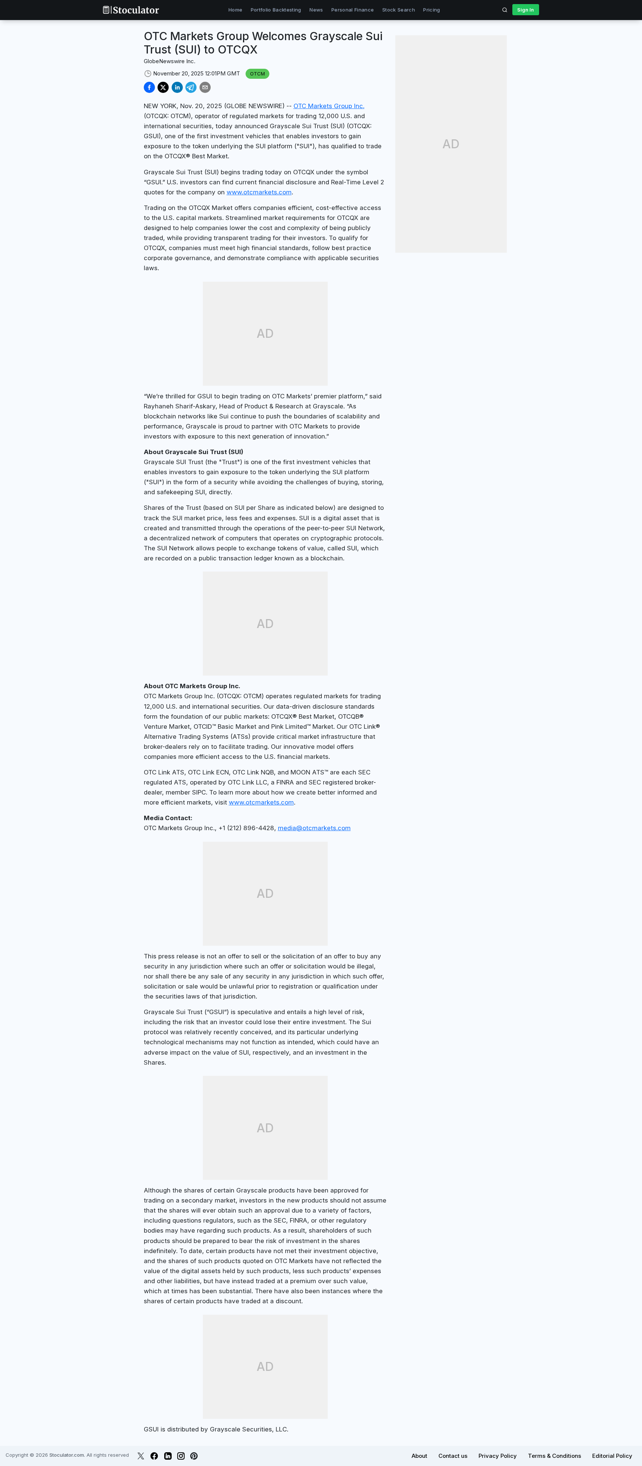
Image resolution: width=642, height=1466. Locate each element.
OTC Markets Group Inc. (329, 106)
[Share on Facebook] (149, 87)
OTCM (257, 74)
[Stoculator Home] (131, 10)
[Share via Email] (205, 87)
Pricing (431, 10)
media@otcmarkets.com (314, 828)
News (316, 10)
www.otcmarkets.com (259, 192)
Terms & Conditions (554, 1455)
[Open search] (505, 9)
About (419, 1455)
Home (235, 10)
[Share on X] (163, 87)
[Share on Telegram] (191, 87)
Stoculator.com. (67, 1455)
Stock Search (398, 10)
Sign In (525, 10)
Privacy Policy (498, 1455)
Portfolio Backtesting (276, 10)
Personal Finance (352, 10)
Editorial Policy (612, 1455)
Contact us (452, 1455)
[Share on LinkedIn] (177, 87)
